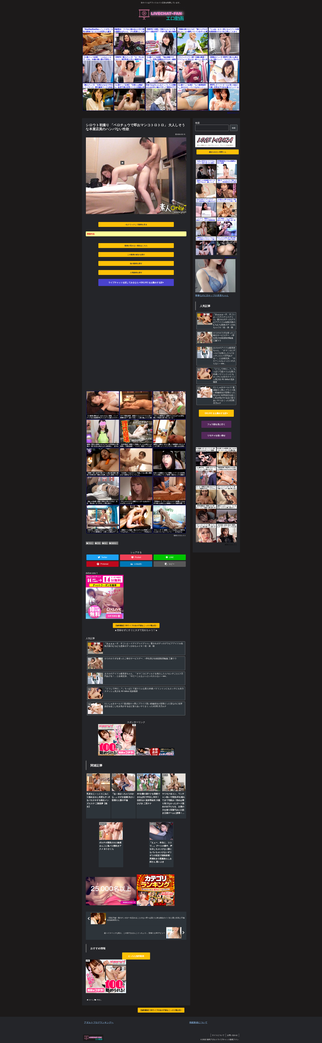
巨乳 (98, 543)
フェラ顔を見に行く (216, 424)
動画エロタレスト (233, 113)
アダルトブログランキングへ (98, 1022)
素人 (105, 543)
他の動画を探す (136, 263)
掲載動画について (198, 1022)
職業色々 (114, 543)
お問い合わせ (232, 1035)
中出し (91, 543)
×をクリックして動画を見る (136, 224)
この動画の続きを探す (136, 254)
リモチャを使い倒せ (216, 435)
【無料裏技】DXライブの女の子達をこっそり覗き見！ (136, 625)
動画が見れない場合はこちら (136, 245)
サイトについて (218, 1035)
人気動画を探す (136, 272)
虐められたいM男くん (217, 152)
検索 (197, 122)
